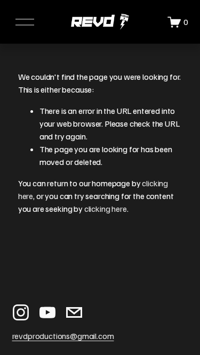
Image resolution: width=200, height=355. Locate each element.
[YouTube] (47, 312)
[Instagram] (20, 312)
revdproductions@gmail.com (63, 336)
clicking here (105, 208)
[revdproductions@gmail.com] (74, 312)
